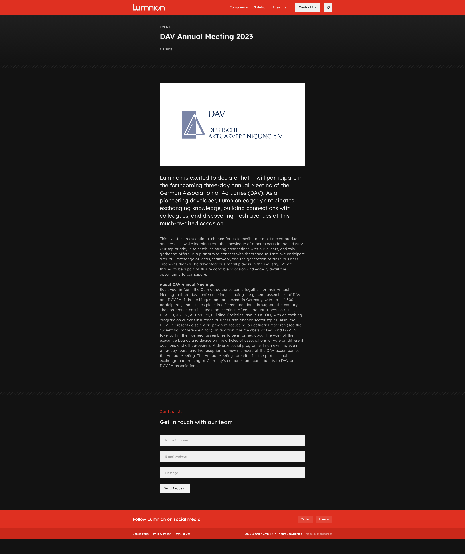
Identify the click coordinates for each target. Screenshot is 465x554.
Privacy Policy (162, 533)
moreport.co (324, 533)
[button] (239, 7)
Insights (279, 7)
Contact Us (307, 7)
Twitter (305, 519)
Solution (260, 7)
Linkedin (324, 519)
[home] (149, 7)
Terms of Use (182, 533)
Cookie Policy (141, 533)
